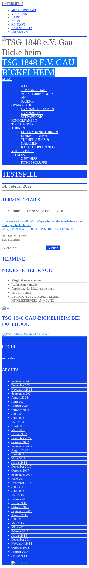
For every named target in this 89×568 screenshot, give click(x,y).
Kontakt (18, 24)
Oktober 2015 (20, 507)
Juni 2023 (17, 418)
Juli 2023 (17, 414)
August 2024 (19, 397)
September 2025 (21, 381)
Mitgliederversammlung (26, 280)
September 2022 (21, 446)
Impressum (19, 31)
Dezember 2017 (21, 466)
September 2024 (21, 393)
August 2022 (19, 450)
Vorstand (19, 14)
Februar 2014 (19, 551)
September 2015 (21, 511)
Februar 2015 (19, 531)
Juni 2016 (17, 491)
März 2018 (18, 458)
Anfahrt (18, 21)
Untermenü (12, 3)
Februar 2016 (19, 499)
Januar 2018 (19, 462)
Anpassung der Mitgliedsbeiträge (32, 288)
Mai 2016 (17, 495)
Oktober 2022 (20, 442)
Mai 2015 (17, 523)
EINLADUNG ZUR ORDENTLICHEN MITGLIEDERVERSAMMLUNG (35, 298)
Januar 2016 (19, 503)
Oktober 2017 (20, 470)
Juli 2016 (17, 487)
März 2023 (18, 430)
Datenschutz (21, 28)
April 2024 (18, 401)
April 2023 (18, 426)
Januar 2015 (19, 535)
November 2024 (21, 389)
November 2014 (21, 543)
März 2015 (18, 527)
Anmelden (8, 358)
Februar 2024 (19, 405)
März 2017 (18, 478)
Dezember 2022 (21, 438)
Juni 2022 (17, 454)
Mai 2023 (17, 422)
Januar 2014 (19, 556)
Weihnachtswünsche (24, 284)
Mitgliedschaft (23, 10)
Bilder (16, 17)
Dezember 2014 (21, 539)
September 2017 (21, 474)
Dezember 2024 (21, 385)
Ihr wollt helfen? (22, 292)
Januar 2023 (19, 434)
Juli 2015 (17, 519)
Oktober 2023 (20, 410)
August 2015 (19, 515)
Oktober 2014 (20, 547)
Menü (7, 79)
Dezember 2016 (21, 483)
